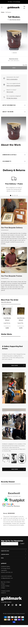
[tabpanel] (14, 185)
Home (2, 12)
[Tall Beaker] (13, 52)
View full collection (6, 302)
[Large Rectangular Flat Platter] (7, 310)
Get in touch (10, 91)
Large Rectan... (7, 323)
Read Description (13, 58)
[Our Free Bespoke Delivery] (14, 212)
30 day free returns (12, 98)
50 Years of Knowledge (14, 1)
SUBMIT (22, 543)
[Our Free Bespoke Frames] (14, 260)
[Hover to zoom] (14, 36)
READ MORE (14, 365)
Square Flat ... (21, 323)
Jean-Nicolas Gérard (14, 19)
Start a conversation (12, 79)
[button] (3, 7)
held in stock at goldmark (13, 85)
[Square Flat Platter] (20, 310)
